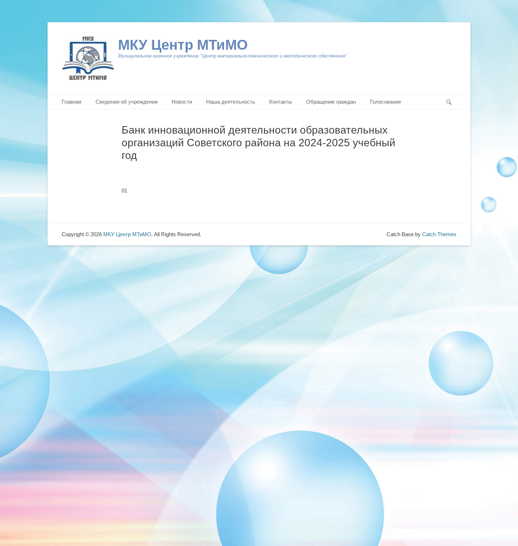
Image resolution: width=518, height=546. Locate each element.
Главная (71, 102)
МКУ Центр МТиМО (183, 45)
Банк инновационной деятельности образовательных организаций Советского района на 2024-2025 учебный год (258, 142)
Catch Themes (439, 234)
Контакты (280, 102)
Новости (182, 102)
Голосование (385, 102)
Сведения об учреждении (126, 102)
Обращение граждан (331, 102)
